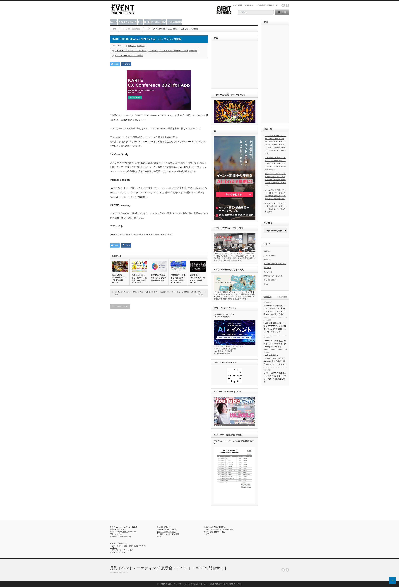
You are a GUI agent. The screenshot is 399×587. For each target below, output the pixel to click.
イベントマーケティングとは (275, 264)
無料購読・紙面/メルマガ (268, 5)
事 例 (140, 22)
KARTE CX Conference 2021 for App (132, 50)
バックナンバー (270, 255)
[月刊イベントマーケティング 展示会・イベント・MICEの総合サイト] (122, 13)
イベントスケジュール (127, 22)
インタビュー (156, 22)
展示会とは (268, 272)
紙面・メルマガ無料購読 (166, 532)
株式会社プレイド (180, 50)
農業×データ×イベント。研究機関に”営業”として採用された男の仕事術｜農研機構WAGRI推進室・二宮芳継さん (275, 179)
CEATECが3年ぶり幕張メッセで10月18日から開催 (158, 278)
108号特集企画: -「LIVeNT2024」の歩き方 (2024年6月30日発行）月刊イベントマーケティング (275, 359)
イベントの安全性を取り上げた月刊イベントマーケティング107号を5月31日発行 (275, 377)
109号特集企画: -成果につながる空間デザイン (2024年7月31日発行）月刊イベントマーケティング (275, 327)
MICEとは (267, 268)
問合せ (266, 284)
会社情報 (267, 251)
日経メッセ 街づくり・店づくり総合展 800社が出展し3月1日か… (139, 279)
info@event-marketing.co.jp (120, 536)
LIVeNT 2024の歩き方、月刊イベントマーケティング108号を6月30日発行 (275, 344)
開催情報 (140, 45)
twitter (283, 5)
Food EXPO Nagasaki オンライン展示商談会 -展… (119, 279)
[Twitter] (283, 570)
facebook (287, 5)
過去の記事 (283, 297)
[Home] (114, 29)
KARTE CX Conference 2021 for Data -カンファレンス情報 (136, 293)
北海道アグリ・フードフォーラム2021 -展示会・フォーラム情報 (181, 293)
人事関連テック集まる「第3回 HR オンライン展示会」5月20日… (178, 279)
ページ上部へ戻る (392, 580)
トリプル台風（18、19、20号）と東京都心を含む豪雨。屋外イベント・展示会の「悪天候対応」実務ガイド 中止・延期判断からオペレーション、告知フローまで (275, 144)
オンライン (154, 50)
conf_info (132, 45)
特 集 (147, 22)
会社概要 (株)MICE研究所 (166, 529)
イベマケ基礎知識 (174, 22)
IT (115, 50)
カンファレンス (166, 50)
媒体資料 (250, 5)
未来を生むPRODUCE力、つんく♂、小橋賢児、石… (197, 279)
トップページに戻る (120, 306)
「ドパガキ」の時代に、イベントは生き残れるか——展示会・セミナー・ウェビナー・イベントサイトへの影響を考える (275, 163)
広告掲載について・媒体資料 (168, 534)
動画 (164, 22)
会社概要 (238, 5)
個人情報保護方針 (270, 280)
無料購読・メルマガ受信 (273, 276)
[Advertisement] (235, 65)
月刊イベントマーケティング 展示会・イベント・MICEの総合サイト (169, 568)
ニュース (113, 22)
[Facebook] (287, 570)
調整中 (208, 534)
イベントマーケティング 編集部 (129, 55)
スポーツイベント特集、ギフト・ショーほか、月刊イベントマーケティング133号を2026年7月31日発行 (275, 310)
